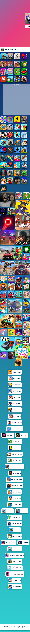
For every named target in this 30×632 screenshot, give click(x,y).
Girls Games (17, 378)
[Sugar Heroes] (17, 129)
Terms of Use (21, 627)
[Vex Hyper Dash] (17, 152)
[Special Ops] (10, 129)
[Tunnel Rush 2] (10, 122)
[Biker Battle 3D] (10, 59)
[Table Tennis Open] (3, 152)
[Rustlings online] (3, 81)
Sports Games (17, 410)
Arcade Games (17, 372)
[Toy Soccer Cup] (17, 74)
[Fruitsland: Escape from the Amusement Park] (10, 183)
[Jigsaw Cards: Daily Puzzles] (3, 122)
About (6, 627)
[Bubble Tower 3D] (3, 175)
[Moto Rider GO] (24, 122)
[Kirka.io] (10, 66)
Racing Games (17, 403)
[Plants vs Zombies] (17, 175)
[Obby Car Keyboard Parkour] (24, 74)
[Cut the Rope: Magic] (10, 74)
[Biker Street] (17, 59)
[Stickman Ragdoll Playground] (10, 152)
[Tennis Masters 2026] (24, 168)
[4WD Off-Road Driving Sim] (3, 160)
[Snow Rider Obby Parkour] (17, 137)
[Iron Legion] (24, 81)
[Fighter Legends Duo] (3, 183)
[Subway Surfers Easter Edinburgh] (24, 145)
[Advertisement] (15, 607)
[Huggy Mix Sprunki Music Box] (24, 137)
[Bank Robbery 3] (17, 145)
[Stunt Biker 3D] (3, 59)
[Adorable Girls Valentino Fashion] (3, 74)
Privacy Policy (13, 627)
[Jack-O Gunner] (24, 59)
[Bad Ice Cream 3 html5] (3, 137)
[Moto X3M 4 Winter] (24, 160)
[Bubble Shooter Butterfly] (10, 137)
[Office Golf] (10, 81)
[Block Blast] (17, 168)
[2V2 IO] (24, 152)
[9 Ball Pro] (24, 66)
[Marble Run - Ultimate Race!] (3, 129)
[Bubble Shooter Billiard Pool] (10, 160)
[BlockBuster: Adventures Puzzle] (10, 168)
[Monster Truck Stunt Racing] (17, 66)
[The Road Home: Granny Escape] (17, 183)
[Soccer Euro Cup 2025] (24, 183)
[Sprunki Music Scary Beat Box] (24, 129)
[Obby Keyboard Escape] (17, 81)
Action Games (17, 391)
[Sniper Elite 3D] (10, 145)
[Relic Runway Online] (3, 191)
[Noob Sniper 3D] (10, 175)
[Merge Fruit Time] (24, 175)
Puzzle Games (17, 384)
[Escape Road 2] (3, 145)
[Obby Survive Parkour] (17, 160)
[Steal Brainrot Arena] (3, 168)
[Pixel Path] (17, 122)
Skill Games (17, 397)
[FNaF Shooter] (3, 66)
